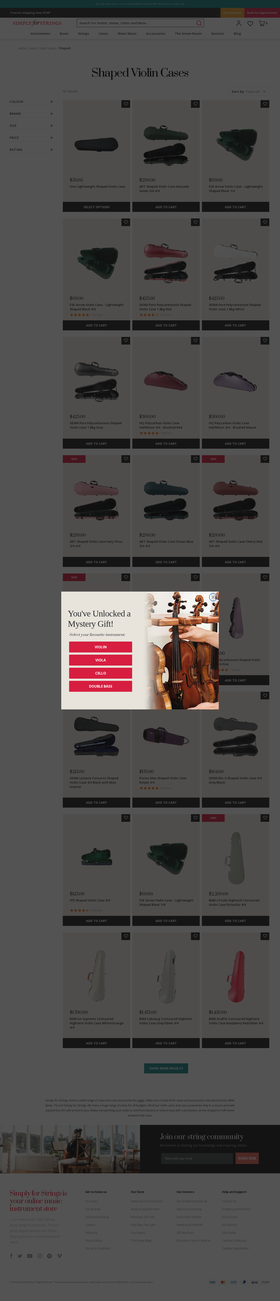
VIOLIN (101, 647)
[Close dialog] (213, 597)
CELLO (100, 673)
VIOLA (100, 660)
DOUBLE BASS (100, 686)
